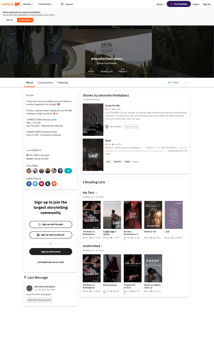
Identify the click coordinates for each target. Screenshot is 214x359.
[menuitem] (173, 82)
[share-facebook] (29, 183)
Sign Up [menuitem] (207, 4)
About (29, 82)
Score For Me (112, 105)
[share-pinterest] (41, 183)
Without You (150, 231)
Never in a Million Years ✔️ (152, 286)
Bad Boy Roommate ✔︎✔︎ (131, 232)
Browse (27, 3)
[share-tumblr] (47, 183)
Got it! (9, 20)
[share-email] (54, 183)
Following (62, 82)
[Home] (11, 4)
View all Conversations (39, 299)
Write (160, 4)
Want (108, 140)
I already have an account (50, 262)
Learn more (25, 20)
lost (108, 161)
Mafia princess (110, 285)
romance (117, 161)
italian (127, 161)
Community (44, 3)
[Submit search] (62, 4)
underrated (91, 246)
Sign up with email (50, 251)
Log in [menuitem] (196, 4)
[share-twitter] (35, 183)
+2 (68, 170)
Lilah (167, 231)
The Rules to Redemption (89, 232)
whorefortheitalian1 (44, 286)
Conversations (45, 82)
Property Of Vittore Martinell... (129, 286)
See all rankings (132, 126)
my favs (88, 192)
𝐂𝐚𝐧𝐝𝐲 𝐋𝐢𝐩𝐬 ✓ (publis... (109, 232)
